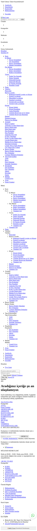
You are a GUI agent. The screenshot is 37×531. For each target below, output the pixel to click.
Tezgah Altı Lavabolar (16, 102)
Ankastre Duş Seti (11, 135)
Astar (6, 158)
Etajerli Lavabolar (15, 96)
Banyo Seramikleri (15, 63)
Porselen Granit (14, 85)
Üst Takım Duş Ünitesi (12, 147)
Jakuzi (7, 171)
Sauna (7, 175)
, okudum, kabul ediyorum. (19, 438)
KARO (3, 418)
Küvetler (8, 173)
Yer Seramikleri (14, 61)
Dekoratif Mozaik (15, 82)
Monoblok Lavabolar (16, 98)
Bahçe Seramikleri (15, 71)
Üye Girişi (8, 367)
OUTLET (8, 481)
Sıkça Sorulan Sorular (12, 511)
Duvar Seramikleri (15, 60)
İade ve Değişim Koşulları (13, 492)
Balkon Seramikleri (15, 72)
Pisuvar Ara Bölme (11, 120)
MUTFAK (4, 420)
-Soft (9, 528)
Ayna (6, 180)
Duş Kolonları (9, 131)
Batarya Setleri (9, 124)
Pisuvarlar (8, 91)
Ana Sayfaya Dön (7, 402)
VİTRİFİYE (5, 424)
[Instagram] (9, 447)
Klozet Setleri (13, 107)
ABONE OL (24, 436)
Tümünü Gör (17, 202)
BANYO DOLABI (7, 413)
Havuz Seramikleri (15, 69)
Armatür (7, 122)
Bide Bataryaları (10, 129)
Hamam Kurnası (10, 118)
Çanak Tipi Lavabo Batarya (14, 145)
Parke (7, 87)
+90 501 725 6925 (7, 461)
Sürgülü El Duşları (11, 144)
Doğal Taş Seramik (15, 76)
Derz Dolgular (9, 162)
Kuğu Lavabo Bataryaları (13, 138)
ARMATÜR (5, 411)
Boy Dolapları (9, 153)
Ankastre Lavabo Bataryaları (14, 125)
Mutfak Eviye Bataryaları (13, 142)
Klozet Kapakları (14, 109)
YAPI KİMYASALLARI (9, 426)
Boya (6, 160)
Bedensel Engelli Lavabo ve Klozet (20, 94)
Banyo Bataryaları (11, 127)
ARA (22, 19)
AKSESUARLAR (7, 409)
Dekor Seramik (14, 78)
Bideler (7, 116)
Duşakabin (8, 166)
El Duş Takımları (10, 136)
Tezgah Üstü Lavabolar (16, 103)
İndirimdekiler (9, 509)
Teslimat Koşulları (11, 490)
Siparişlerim (9, 7)
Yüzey (7, 74)
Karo (6, 56)
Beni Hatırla (7, 375)
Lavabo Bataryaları (11, 140)
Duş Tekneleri (9, 169)
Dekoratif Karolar (15, 80)
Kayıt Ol (11, 377)
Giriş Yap (4, 377)
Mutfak (7, 177)
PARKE (7, 468)
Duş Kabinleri (9, 167)
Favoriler (8, 14)
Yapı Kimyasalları (11, 156)
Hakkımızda (9, 499)
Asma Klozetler (14, 111)
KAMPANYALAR (7, 416)
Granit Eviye (9, 178)
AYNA (3, 405)
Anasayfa (8, 506)
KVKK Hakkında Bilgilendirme (15, 497)
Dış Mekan (8, 67)
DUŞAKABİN (6, 415)
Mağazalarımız (9, 10)
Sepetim (7, 513)
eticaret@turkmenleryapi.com (14, 524)
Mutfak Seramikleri (15, 65)
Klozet (7, 105)
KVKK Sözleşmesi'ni (10, 438)
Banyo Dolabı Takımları (13, 151)
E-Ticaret (13, 528)
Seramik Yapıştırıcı (11, 164)
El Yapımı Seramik (15, 83)
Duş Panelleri (9, 133)
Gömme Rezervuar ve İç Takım (19, 113)
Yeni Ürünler (9, 508)
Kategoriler (8, 9)
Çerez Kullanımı (10, 493)
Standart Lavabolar (15, 100)
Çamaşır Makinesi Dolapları (14, 155)
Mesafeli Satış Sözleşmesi (13, 495)
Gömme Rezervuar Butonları (18, 114)
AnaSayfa (8, 5)
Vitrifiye (7, 89)
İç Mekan (8, 58)
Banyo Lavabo (10, 93)
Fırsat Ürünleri (9, 182)
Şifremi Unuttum (17, 375)
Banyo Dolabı (9, 149)
